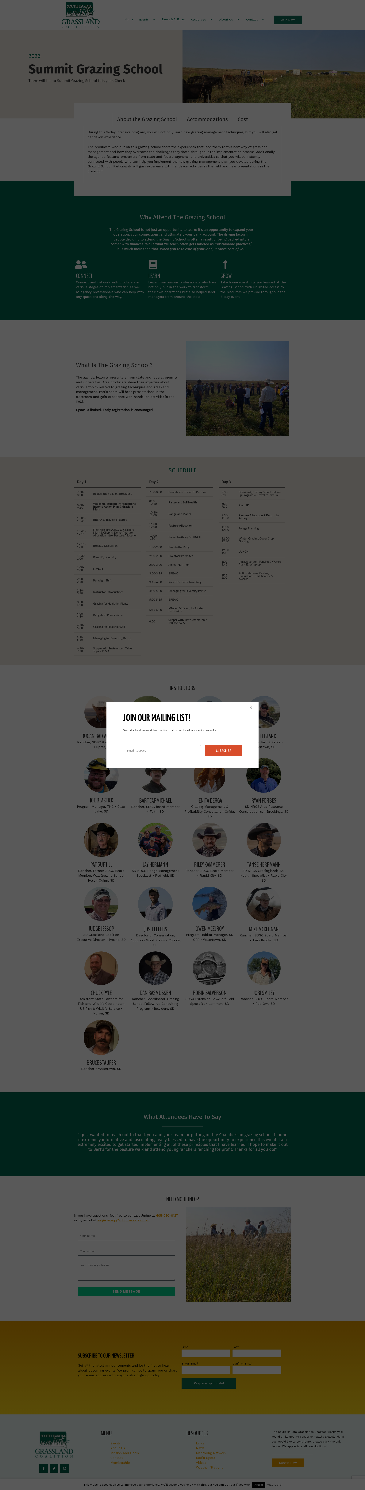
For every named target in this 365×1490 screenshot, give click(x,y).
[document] (182, 745)
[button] (251, 707)
